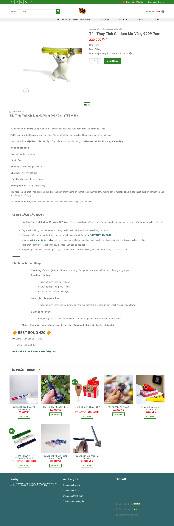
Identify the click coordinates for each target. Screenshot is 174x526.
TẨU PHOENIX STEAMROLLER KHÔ (24, 457)
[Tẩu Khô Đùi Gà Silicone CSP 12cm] (87, 389)
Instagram (36, 351)
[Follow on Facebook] (12, 2)
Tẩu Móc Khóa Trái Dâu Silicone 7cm (150, 408)
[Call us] (26, 2)
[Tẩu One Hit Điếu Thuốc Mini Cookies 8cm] (24, 389)
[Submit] (58, 11)
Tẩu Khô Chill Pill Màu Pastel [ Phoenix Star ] (56, 457)
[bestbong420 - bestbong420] (87, 11)
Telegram (51, 351)
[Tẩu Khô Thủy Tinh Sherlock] (55, 389)
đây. (143, 240)
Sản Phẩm (123, 20)
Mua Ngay (112, 61)
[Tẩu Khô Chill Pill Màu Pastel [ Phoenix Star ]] (55, 438)
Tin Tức (140, 20)
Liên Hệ (156, 20)
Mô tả (87, 105)
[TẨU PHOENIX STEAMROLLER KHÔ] (24, 438)
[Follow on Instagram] (16, 2)
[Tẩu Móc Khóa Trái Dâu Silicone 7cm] (150, 389)
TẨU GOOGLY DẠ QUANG (118, 407)
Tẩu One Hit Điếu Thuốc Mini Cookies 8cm (24, 408)
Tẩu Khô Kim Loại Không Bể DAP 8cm (87, 457)
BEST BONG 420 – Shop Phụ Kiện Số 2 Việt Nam (73, 20)
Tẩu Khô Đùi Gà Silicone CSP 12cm (87, 408)
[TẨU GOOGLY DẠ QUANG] (118, 389)
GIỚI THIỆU (105, 20)
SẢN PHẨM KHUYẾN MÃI (112, 29)
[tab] (87, 105)
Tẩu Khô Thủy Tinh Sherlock (55, 407)
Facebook (21, 351)
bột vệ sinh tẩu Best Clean (42, 240)
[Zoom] (26, 90)
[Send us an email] (21, 2)
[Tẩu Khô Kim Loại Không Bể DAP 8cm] (87, 438)
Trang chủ (94, 29)
